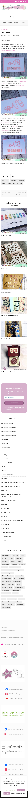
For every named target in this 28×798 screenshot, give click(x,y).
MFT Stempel (19, 596)
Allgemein (4, 29)
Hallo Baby (4, 268)
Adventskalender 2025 (9, 435)
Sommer (5, 516)
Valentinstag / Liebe (8, 532)
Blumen (22, 555)
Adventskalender (7, 423)
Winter (4, 540)
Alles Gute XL (5, 180)
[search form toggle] (16, 17)
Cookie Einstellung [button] (9, 790)
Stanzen (19, 601)
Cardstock (21, 180)
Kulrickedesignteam (19, 587)
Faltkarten (5, 451)
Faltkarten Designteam (7, 575)
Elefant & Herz (11, 183)
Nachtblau (21, 599)
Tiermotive (5, 528)
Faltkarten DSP (19, 575)
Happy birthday (17, 581)
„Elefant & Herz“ (20, 85)
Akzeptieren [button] (21, 790)
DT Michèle (14, 564)
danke (11, 558)
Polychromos (11, 601)
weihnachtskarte (6, 607)
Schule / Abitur (6, 512)
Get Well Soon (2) (6, 236)
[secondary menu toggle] (1, 1)
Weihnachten (6, 536)
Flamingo (15, 126)
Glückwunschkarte (6, 292)
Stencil (4, 604)
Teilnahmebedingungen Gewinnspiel (12, 637)
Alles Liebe (15, 555)
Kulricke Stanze (5, 590)
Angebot (5, 443)
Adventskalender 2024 (9, 431)
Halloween (5, 467)
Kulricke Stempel (6, 593)
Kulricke (4, 479)
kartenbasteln (11, 584)
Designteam (5, 561)
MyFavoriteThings (12, 599)
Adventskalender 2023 (9, 427)
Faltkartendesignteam (7, 573)
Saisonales (5, 508)
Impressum (4, 634)
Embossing (22, 564)
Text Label (5, 524)
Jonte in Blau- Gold (6, 339)
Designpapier (19, 558)
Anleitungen (6, 447)
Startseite (4, 627)
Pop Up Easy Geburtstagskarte (9, 315)
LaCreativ (5, 490)
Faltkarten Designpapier (17, 570)
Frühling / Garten (7, 455)
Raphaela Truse (5, 35)
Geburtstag (5, 459)
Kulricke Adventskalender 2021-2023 (13, 482)
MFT (12, 596)
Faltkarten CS (5, 570)
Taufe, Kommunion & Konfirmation (12, 520)
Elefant (4, 183)
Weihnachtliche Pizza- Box (8, 372)
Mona (3, 599)
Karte (3, 584)
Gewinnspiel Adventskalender (11, 463)
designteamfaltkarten (16, 561)
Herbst (4, 471)
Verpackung (11, 604)
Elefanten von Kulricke (8, 51)
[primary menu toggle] (11, 17)
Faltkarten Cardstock (15, 567)
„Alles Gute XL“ (5, 122)
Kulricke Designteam (7, 587)
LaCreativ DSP (5, 596)
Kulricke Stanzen (16, 590)
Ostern (4, 504)
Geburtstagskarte (6, 581)
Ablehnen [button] (6, 793)
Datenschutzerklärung (16, 409)
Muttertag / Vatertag (8, 500)
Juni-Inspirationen (7, 475)
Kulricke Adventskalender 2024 (11, 486)
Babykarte (13, 180)
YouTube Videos (7, 544)
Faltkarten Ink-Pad (6, 578)
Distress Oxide (5, 564)
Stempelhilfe (5, 131)
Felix (15, 578)
